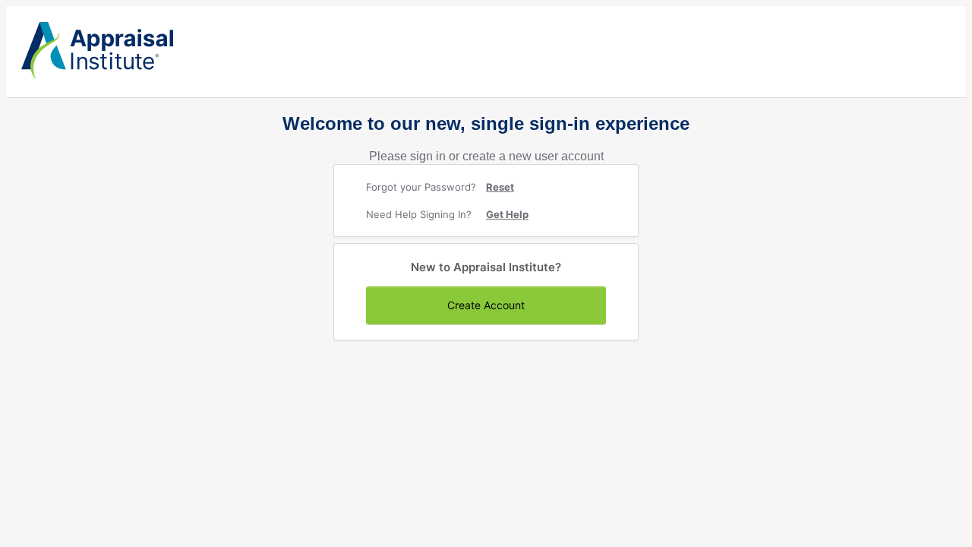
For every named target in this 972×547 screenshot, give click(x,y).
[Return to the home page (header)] (97, 75)
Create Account (486, 305)
